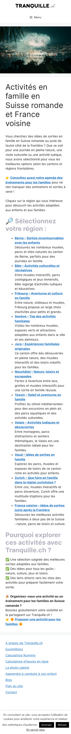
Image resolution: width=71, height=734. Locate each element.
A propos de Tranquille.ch (24, 643)
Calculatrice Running (20, 655)
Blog (8, 680)
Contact (11, 692)
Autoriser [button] (46, 724)
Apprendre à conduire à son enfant (31, 674)
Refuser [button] (62, 724)
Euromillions (14, 649)
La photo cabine (17, 667)
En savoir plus (35, 729)
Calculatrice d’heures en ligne (26, 661)
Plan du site (14, 686)
